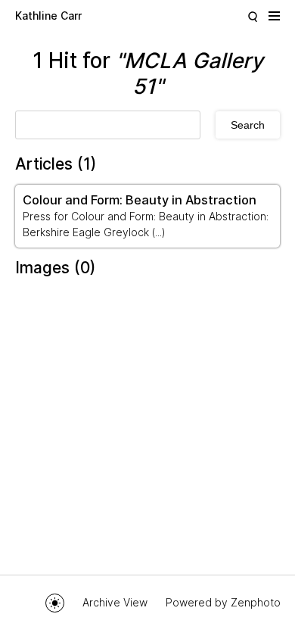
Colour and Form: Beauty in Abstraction (139, 199)
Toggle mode (54, 603)
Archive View (115, 602)
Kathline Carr (48, 15)
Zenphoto (256, 602)
